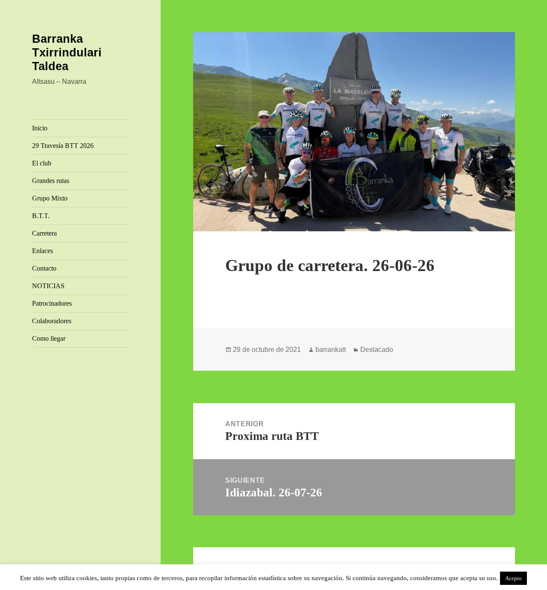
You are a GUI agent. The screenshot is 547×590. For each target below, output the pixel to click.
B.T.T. (41, 215)
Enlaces (42, 250)
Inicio (39, 128)
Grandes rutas (50, 180)
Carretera (44, 233)
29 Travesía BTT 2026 (63, 145)
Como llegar (48, 338)
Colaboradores (51, 320)
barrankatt (330, 349)
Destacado (376, 349)
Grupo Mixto (50, 198)
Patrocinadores (52, 303)
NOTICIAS (48, 285)
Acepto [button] (513, 578)
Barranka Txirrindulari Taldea (67, 52)
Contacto (44, 268)
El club (41, 163)
